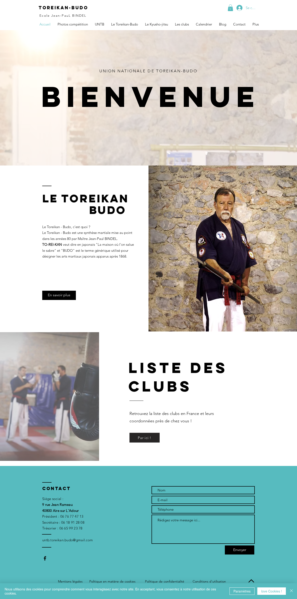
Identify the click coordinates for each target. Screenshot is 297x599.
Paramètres (242, 591)
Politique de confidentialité (164, 581)
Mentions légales (70, 581)
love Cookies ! (271, 591)
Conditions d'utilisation (209, 581)
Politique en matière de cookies (112, 581)
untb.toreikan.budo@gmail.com (67, 540)
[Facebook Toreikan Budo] (45, 558)
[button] (230, 7)
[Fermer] (291, 591)
